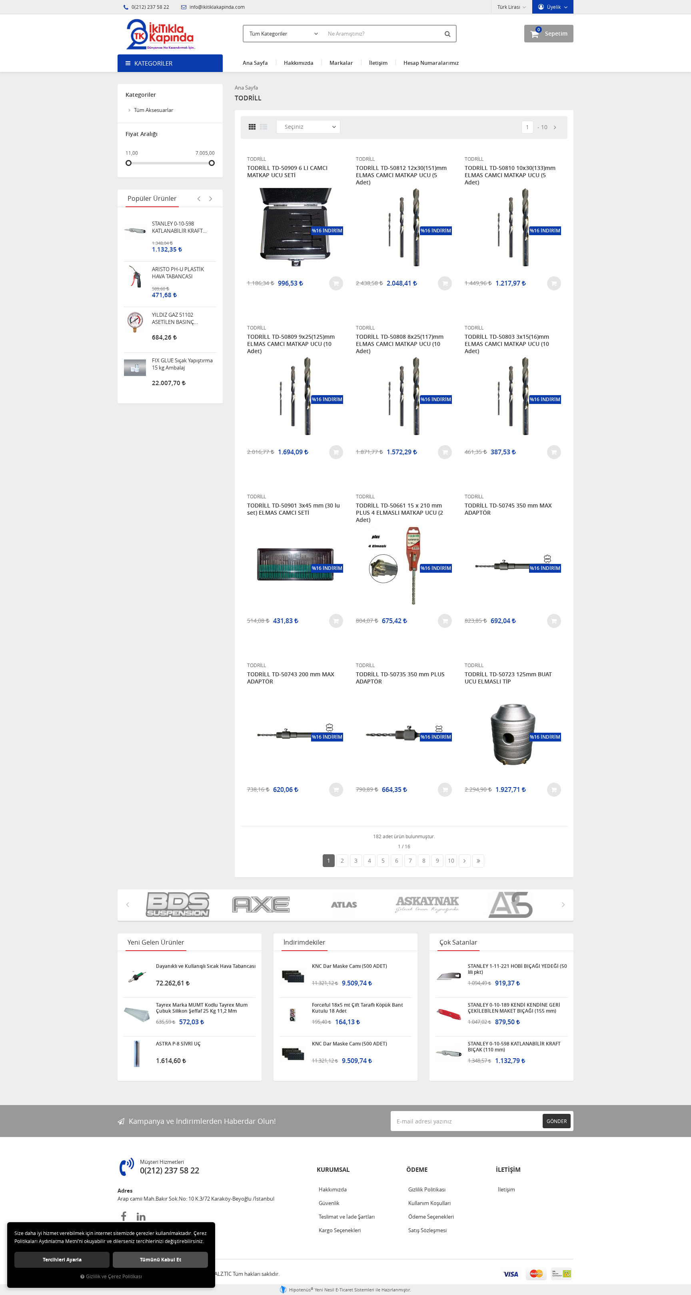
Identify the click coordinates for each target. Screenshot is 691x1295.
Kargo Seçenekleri (340, 1230)
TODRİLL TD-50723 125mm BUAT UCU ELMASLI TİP (508, 678)
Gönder (557, 1121)
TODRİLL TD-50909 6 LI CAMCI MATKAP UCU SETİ (287, 171)
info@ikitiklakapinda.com (216, 7)
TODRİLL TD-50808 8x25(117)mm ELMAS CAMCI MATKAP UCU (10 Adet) (399, 344)
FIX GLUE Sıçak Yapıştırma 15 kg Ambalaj (182, 352)
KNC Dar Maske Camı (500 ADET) (349, 966)
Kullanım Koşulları (429, 1203)
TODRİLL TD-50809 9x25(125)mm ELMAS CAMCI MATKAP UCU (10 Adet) (291, 344)
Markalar (341, 62)
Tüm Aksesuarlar (153, 110)
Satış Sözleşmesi (427, 1230)
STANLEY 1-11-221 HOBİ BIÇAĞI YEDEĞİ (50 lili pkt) (517, 969)
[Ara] (449, 33)
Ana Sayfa (255, 62)
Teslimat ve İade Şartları (347, 1216)
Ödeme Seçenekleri (431, 1216)
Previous (199, 198)
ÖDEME (416, 1169)
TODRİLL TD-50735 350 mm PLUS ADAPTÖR (400, 678)
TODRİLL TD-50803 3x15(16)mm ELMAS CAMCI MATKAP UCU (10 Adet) (507, 344)
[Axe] (262, 905)
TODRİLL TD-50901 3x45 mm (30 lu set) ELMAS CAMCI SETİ (293, 509)
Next (211, 198)
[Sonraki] (555, 127)
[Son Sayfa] (478, 860)
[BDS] (179, 905)
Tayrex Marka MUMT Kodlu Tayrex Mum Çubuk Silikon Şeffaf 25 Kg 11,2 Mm (202, 1008)
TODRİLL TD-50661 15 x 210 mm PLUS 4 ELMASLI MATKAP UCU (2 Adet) (399, 513)
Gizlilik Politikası (426, 1189)
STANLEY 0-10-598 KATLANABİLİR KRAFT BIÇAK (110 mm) (177, 215)
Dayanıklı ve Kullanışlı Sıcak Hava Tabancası (206, 966)
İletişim (378, 62)
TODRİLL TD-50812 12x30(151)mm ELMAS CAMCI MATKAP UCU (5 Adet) (401, 175)
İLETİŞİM (508, 1169)
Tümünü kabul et (160, 1259)
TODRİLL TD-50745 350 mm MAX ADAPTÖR (508, 509)
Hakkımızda (299, 62)
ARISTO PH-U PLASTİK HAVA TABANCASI (178, 261)
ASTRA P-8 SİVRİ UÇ (178, 1044)
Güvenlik (329, 1203)
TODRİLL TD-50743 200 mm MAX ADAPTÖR (290, 678)
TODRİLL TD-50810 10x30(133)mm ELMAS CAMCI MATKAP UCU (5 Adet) (510, 175)
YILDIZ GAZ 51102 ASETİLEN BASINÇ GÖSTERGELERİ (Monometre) (173, 306)
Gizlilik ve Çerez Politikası (114, 1276)
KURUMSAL (333, 1169)
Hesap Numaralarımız (431, 62)
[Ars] (511, 905)
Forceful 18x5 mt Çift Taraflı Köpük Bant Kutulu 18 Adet (357, 1008)
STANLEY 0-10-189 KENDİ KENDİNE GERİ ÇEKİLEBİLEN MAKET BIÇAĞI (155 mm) (514, 1008)
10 (544, 127)
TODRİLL (256, 159)
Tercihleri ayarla (62, 1259)
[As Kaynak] (428, 905)
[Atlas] (345, 905)
